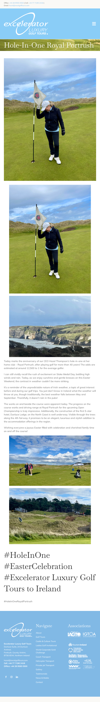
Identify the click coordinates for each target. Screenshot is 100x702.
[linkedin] (17, 677)
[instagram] (11, 677)
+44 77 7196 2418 (36, 3)
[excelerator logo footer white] (26, 13)
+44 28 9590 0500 (16, 3)
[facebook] (6, 677)
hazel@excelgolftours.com (19, 5)
